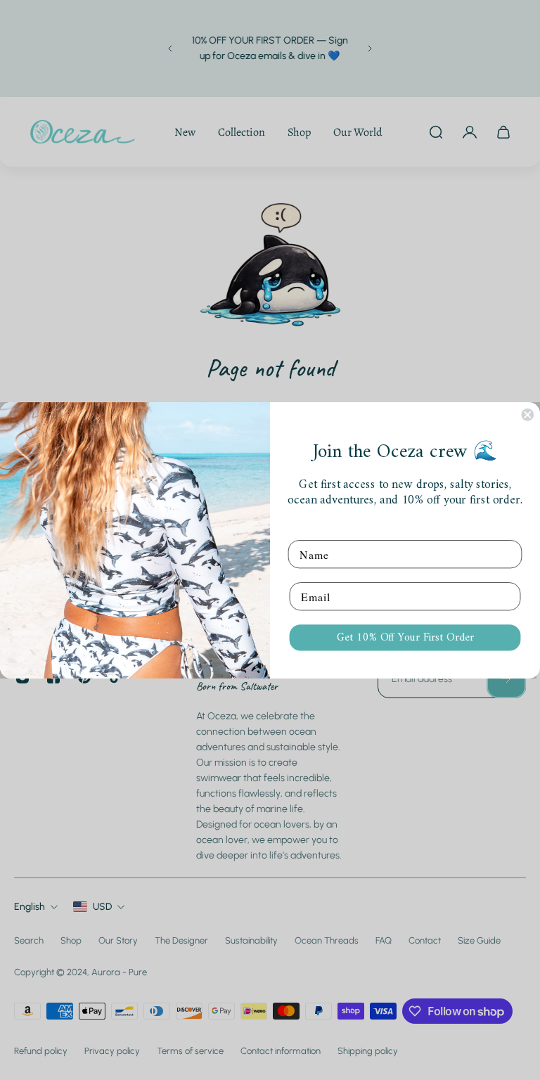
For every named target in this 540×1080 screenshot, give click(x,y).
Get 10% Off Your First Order (405, 637)
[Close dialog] (527, 415)
